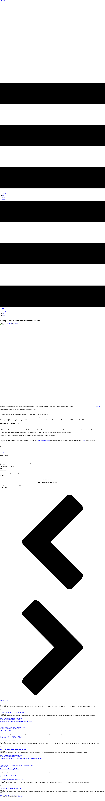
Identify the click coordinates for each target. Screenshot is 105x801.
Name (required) (3, 464)
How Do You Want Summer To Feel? (10, 740)
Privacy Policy (20, 796)
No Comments (15, 323)
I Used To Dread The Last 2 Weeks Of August (12, 712)
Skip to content (2, 0)
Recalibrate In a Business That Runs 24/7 (11, 779)
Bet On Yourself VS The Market (9, 703)
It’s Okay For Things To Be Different (10, 788)
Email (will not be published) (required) (7, 466)
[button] (1, 477)
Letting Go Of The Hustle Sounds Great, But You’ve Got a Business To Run (21, 758)
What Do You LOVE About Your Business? (12, 730)
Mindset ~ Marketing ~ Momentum (44, 440)
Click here (84, 440)
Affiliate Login (2, 798)
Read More (11, 718)
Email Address (2, 475)
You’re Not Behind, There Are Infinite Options (13, 749)
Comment (1, 463)
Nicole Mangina (9, 323)
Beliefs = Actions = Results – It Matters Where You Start (16, 721)
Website (1, 468)
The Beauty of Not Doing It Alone (9, 769)
